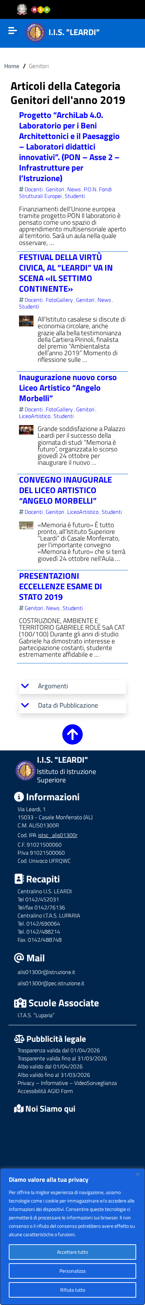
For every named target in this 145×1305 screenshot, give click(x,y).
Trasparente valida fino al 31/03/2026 (62, 1058)
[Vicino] (137, 1174)
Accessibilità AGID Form (45, 1091)
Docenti (34, 189)
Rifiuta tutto (72, 1289)
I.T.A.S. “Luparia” (36, 1015)
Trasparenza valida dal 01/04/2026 (59, 1050)
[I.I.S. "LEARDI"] (35, 31)
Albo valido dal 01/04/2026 (50, 1066)
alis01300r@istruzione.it (46, 972)
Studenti (75, 196)
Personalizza (72, 1270)
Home (11, 66)
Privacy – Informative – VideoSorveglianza (67, 1083)
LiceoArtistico (34, 416)
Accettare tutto (72, 1252)
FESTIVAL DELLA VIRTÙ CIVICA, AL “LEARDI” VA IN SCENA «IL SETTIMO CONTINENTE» (66, 273)
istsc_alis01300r (57, 835)
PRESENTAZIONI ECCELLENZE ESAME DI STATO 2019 (60, 586)
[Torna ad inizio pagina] (72, 739)
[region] (72, 1236)
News (74, 189)
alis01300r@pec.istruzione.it (51, 983)
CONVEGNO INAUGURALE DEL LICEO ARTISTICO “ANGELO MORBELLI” (65, 490)
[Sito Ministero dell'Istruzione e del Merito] (36, 9)
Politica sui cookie (95, 1234)
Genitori (55, 189)
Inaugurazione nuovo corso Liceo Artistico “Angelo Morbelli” (68, 387)
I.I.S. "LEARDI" (74, 32)
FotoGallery (59, 300)
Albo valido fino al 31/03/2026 (54, 1075)
